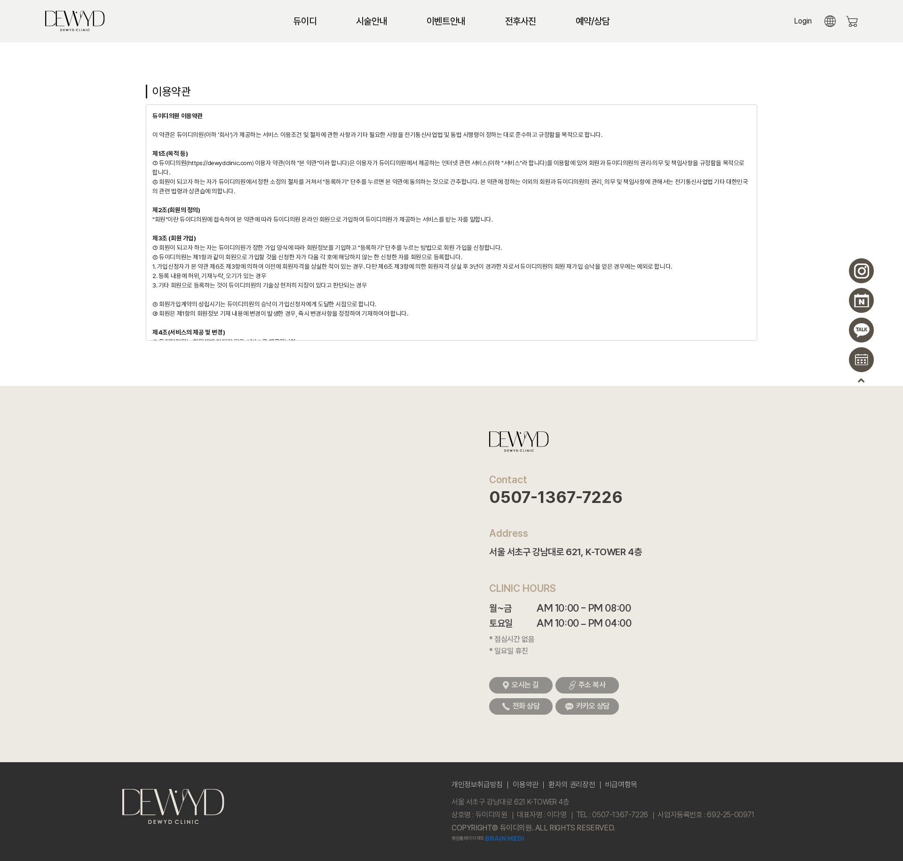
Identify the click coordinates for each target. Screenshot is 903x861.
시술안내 (371, 21)
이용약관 (525, 784)
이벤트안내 (446, 21)
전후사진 (520, 21)
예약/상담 (593, 21)
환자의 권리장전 (571, 784)
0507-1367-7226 (556, 497)
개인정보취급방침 (477, 784)
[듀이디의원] (75, 20)
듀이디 (305, 21)
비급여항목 (621, 784)
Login (803, 20)
